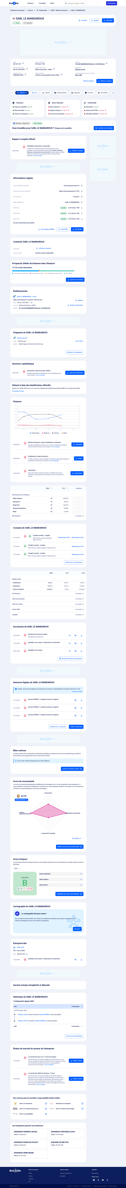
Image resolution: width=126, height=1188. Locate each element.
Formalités (42, 3)
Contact (47, 93)
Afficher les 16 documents (74, 562)
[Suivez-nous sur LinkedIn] (94, 1180)
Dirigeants (77, 93)
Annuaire (31, 1179)
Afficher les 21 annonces (58, 727)
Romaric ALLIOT (80, 69)
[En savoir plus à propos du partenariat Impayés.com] (82, 1104)
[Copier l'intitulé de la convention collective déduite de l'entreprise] (81, 191)
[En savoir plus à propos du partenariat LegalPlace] (46, 1104)
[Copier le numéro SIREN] (23, 63)
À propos (69, 1186)
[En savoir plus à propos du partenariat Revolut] (46, 1109)
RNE (80, 75)
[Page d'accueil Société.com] (14, 3)
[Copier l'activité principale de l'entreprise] (81, 185)
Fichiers (31, 1176)
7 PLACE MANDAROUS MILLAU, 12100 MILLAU (90, 64)
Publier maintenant (76, 727)
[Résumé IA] (70, 635)
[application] (48, 417)
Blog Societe (95, 1173)
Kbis (36, 93)
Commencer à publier (77, 691)
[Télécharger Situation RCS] (81, 208)
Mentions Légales (113, 1186)
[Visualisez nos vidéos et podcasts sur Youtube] (103, 1180)
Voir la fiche (79, 341)
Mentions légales (88, 81)
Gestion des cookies (86, 1186)
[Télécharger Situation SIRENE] (81, 213)
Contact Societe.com (65, 1173)
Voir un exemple (37, 155)
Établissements (61, 93)
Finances (90, 93)
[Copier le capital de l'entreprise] (81, 197)
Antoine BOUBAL (44, 1014)
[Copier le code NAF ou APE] (54, 69)
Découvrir (77, 929)
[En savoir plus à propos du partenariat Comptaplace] (46, 1114)
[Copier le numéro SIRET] (27, 69)
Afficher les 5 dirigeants (74, 352)
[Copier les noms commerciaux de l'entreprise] (81, 202)
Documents (104, 93)
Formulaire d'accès (18, 391)
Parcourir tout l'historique (74, 1036)
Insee (77, 75)
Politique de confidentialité (100, 1186)
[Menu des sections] (12, 92)
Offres (52, 3)
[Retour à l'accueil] (15, 1171)
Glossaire (62, 1176)
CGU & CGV (76, 1186)
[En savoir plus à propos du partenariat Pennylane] (82, 1109)
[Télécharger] (81, 635)
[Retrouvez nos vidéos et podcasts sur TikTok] (107, 1180)
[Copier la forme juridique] (61, 74)
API (29, 1181)
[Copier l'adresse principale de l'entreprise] (106, 63)
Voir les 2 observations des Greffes (23, 223)
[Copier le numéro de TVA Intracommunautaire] (25, 74)
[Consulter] (75, 635)
